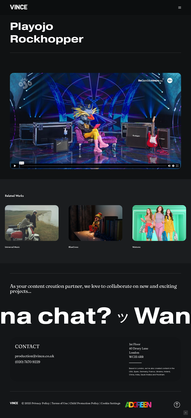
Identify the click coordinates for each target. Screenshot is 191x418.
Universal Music (12, 247)
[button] (179, 7)
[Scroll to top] (185, 412)
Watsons (136, 247)
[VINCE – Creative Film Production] (19, 7)
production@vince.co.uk (34, 356)
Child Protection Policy (84, 403)
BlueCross (73, 247)
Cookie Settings (110, 403)
